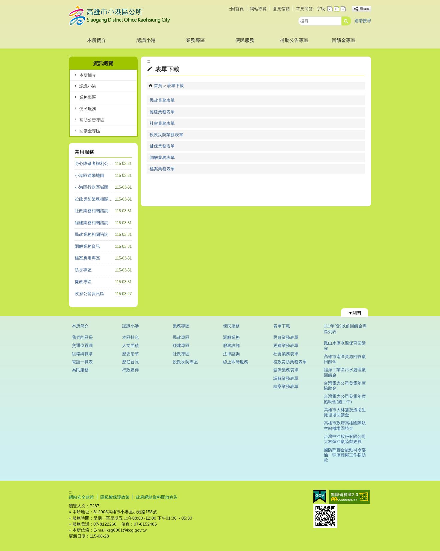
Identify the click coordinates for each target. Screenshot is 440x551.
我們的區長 (82, 337)
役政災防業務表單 (166, 134)
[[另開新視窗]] (361, 9)
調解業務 (231, 337)
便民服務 (244, 40)
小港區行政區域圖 (91, 187)
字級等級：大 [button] (343, 8)
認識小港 (146, 40)
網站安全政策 (81, 497)
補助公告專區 (294, 40)
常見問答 (304, 8)
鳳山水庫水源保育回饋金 (345, 345)
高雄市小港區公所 (119, 16)
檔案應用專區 (87, 258)
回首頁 (237, 8)
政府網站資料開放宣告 (157, 497)
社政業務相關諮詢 (91, 210)
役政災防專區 (185, 361)
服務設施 (231, 345)
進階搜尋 (362, 20)
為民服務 (80, 370)
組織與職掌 (82, 353)
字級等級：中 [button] (336, 9)
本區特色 (130, 337)
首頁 (158, 85)
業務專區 (195, 40)
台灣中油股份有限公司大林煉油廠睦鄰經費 (345, 439)
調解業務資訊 (87, 246)
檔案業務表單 (162, 168)
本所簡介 (96, 40)
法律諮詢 (231, 353)
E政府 (319, 496)
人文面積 (130, 345)
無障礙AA (349, 497)
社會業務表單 (162, 123)
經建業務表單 (162, 112)
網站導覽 (258, 8)
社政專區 (181, 353)
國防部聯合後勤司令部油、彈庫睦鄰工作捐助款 (345, 455)
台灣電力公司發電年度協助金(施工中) (345, 399)
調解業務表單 (162, 157)
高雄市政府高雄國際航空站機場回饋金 (345, 425)
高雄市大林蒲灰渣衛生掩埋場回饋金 (345, 412)
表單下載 (175, 85)
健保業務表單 (162, 146)
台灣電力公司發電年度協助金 (345, 386)
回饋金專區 (344, 40)
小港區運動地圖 (89, 175)
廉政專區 (83, 281)
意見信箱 (281, 8)
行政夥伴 (130, 370)
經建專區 (181, 345)
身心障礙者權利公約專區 (98, 163)
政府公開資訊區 (89, 293)
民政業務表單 (162, 100)
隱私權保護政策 (115, 497)
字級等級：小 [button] (330, 8)
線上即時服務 (235, 361)
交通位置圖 (82, 345)
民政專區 (181, 337)
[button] (346, 20)
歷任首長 (130, 361)
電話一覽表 (82, 361)
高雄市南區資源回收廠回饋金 (345, 359)
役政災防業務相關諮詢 (96, 199)
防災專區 (83, 270)
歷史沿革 (130, 353)
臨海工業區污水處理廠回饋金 (345, 372)
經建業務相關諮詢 (91, 222)
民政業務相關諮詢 (91, 234)
